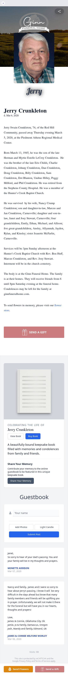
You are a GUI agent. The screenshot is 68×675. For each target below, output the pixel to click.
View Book (15, 436)
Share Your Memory (20, 480)
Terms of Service (42, 661)
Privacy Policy (25, 661)
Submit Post (34, 534)
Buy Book (33, 436)
